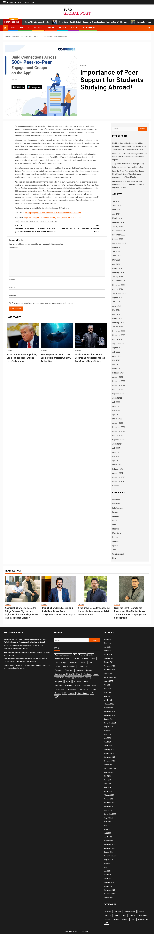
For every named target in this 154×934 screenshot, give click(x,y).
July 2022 (116, 402)
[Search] (149, 28)
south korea (72, 689)
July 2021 (116, 448)
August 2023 (117, 348)
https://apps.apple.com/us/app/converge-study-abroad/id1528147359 (52, 217)
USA (32, 2)
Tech (114, 550)
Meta (86, 682)
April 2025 (116, 264)
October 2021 (117, 435)
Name (12, 280)
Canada (85, 659)
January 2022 (117, 423)
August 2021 (117, 444)
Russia (77, 685)
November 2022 (118, 385)
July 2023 (116, 352)
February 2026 (118, 222)
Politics (50, 28)
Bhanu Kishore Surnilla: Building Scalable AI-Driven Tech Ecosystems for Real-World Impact (69, 22)
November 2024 (118, 285)
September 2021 (119, 440)
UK (65, 693)
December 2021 (118, 427)
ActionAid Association (63, 655)
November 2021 (118, 431)
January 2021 (117, 473)
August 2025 (117, 247)
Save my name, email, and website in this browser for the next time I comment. (43, 303)
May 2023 (116, 360)
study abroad (52, 221)
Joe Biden (77, 682)
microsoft (58, 685)
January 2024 (117, 327)
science (115, 541)
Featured (115, 516)
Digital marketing (69, 666)
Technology (83, 689)
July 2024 (116, 302)
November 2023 (118, 335)
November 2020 (118, 481)
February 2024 (118, 323)
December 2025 (118, 231)
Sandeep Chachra (89, 685)
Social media (59, 689)
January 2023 (117, 377)
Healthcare (79, 678)
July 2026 (116, 201)
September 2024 (119, 293)
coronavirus (74, 662)
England (89, 670)
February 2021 (118, 469)
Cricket (57, 666)
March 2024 (117, 318)
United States (82, 693)
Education (68, 670)
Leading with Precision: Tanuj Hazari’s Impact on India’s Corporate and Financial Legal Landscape (128, 184)
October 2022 (117, 389)
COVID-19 (92, 662)
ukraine (71, 693)
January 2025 (117, 277)
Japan (68, 682)
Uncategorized (118, 554)
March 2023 (117, 369)
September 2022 (119, 394)
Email (12, 287)
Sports (62, 28)
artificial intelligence (62, 659)
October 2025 (117, 239)
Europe (26, 2)
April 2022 (116, 415)
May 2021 (116, 456)
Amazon (82, 655)
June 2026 (116, 206)
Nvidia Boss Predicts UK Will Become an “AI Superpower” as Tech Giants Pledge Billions (90, 357)
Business (38, 28)
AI (75, 655)
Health (74, 28)
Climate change (60, 662)
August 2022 (117, 398)
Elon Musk (79, 670)
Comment (13, 247)
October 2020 (117, 486)
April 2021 (116, 460)
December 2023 (118, 331)
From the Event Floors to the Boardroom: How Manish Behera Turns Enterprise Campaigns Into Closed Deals (128, 174)
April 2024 (116, 314)
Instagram (58, 682)
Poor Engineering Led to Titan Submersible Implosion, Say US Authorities (56, 357)
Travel (93, 689)
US (92, 693)
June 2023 (116, 356)
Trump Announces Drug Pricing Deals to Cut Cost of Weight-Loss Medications (22, 357)
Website (12, 295)
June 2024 (116, 306)
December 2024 (118, 281)
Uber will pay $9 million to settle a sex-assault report (80, 228)
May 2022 (116, 410)
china (93, 659)
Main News (116, 533)
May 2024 (116, 310)
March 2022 (117, 419)
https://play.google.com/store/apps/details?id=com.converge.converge (53, 213)
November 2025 (118, 235)
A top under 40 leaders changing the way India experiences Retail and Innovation (94, 611)
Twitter (57, 693)
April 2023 (116, 364)
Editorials (24, 28)
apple (91, 655)
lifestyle (115, 529)
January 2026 (117, 226)
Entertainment (88, 28)
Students (43, 221)
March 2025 (117, 268)
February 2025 (118, 272)
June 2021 (116, 452)
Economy (58, 670)
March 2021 (117, 465)
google (68, 678)
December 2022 (118, 381)
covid (83, 662)
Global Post (59, 678)
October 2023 (117, 339)
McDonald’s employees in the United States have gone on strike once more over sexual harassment (36, 228)
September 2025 (119, 243)
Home (13, 28)
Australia (75, 659)
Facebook (87, 674)
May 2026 (116, 210)
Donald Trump (84, 666)
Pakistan (68, 685)
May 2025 (116, 260)
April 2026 (116, 214)
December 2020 (118, 477)
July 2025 (116, 252)
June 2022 (116, 406)
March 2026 (117, 218)
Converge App (24, 221)
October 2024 (117, 289)
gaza (96, 674)
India (114, 525)
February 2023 (118, 373)
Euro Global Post (74, 674)
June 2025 (116, 256)
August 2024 (117, 297)
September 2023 (119, 343)
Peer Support (34, 221)
